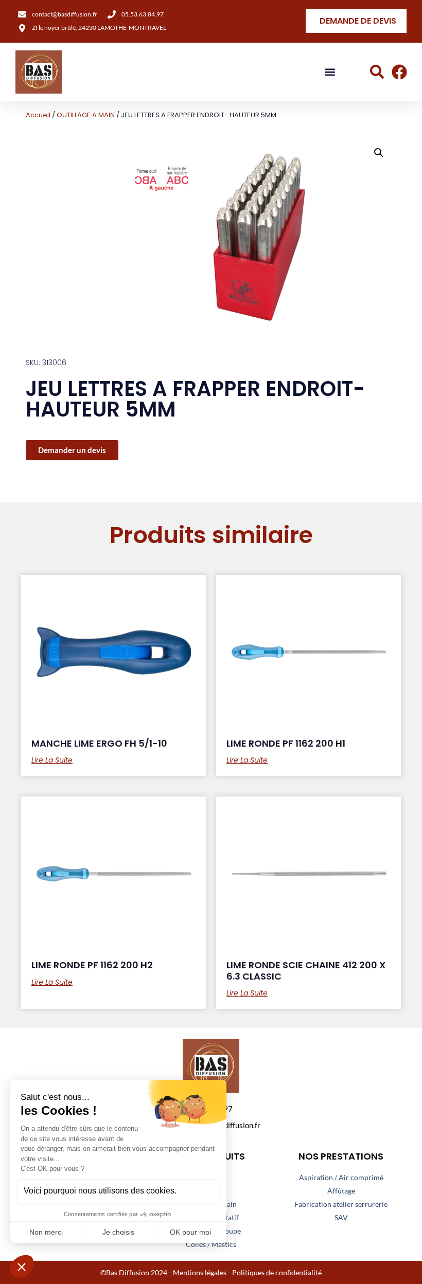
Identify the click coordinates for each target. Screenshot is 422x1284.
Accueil (38, 115)
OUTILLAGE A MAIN (86, 115)
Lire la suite (52, 760)
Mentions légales (199, 1272)
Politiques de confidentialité (277, 1272)
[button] (330, 72)
